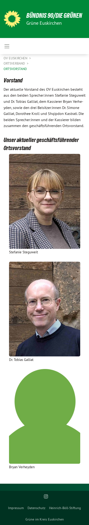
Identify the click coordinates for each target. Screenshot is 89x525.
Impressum (16, 508)
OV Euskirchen (16, 58)
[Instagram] (46, 496)
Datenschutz (36, 508)
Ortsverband (15, 63)
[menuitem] (16, 508)
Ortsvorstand (15, 69)
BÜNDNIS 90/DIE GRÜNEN (54, 15)
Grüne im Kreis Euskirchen (44, 519)
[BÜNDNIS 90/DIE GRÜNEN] (12, 19)
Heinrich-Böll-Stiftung (65, 508)
